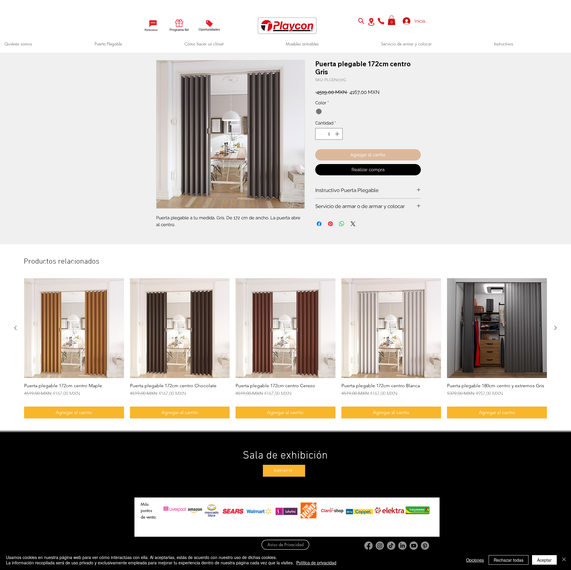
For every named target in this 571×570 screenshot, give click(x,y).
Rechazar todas (508, 560)
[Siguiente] (555, 327)
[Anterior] (15, 327)
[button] (392, 20)
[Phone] (381, 21)
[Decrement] (320, 133)
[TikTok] (391, 545)
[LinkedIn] (402, 545)
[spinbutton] (329, 133)
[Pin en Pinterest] (330, 223)
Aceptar (544, 560)
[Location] (371, 21)
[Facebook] (368, 545)
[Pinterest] (425, 545)
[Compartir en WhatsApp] (341, 223)
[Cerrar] (563, 560)
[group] (285, 348)
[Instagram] (380, 545)
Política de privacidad (316, 563)
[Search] (361, 20)
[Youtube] (414, 545)
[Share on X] (353, 223)
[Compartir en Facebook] (319, 223)
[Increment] (338, 133)
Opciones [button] (475, 560)
